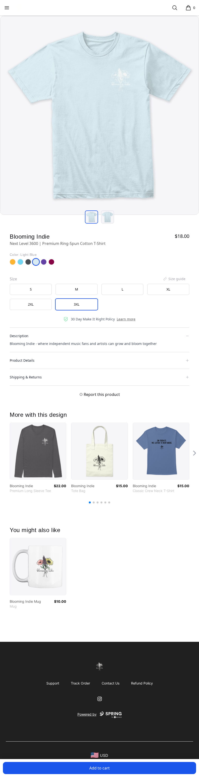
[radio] (31, 289)
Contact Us (110, 683)
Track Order (80, 683)
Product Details (22, 360)
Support (52, 683)
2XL (30, 304)
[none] (174, 278)
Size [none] (13, 279)
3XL (76, 304)
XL (168, 289)
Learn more (126, 319)
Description (19, 336)
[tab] (91, 217)
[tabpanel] (99, 115)
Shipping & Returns (26, 377)
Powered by (87, 714)
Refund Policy (142, 683)
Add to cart (99, 768)
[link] (38, 451)
